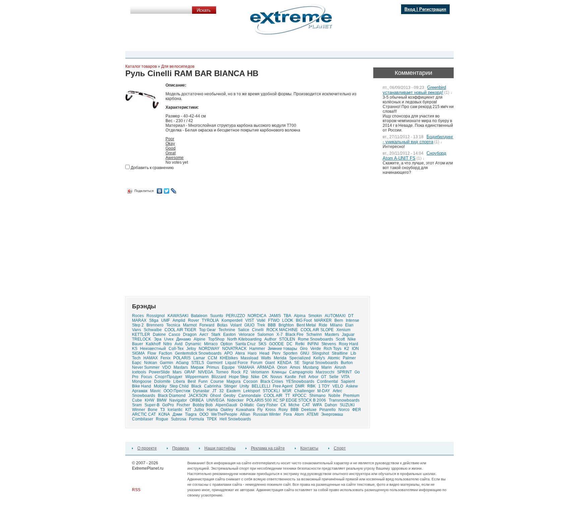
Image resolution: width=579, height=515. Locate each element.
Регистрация (432, 9)
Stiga (153, 320)
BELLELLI (261, 386)
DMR (300, 386)
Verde (315, 348)
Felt (302, 376)
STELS (197, 362)
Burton (347, 362)
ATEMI (312, 414)
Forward (206, 325)
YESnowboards (300, 381)
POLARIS (182, 358)
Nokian (150, 362)
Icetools (139, 372)
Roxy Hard (348, 344)
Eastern (234, 391)
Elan (349, 325)
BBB (295, 409)
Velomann (260, 372)
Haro (252, 353)
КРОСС (300, 395)
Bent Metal (306, 325)
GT (323, 376)
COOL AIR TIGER (180, 329)
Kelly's (319, 358)
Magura (234, 381)
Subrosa (178, 419)
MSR (287, 391)
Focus (146, 376)
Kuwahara (245, 409)
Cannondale (249, 395)
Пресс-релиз (164, 44)
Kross (270, 409)
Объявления (303, 44)
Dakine (159, 334)
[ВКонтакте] (159, 191)
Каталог (277, 44)
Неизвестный (153, 348)
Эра (158, 339)
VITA (345, 376)
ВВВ (272, 325)
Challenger (304, 391)
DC (289, 344)
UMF (165, 320)
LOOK (287, 320)
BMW (162, 400)
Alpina (300, 315)
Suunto (216, 315)
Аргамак (139, 391)
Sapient (348, 381)
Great (171, 153)
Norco (343, 409)
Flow (151, 353)
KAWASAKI (178, 315)
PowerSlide (159, 372)
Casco (174, 334)
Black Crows (271, 381)
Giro (304, 348)
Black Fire (294, 334)
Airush (340, 367)
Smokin (315, 315)
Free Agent (283, 386)
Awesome (175, 157)
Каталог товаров (141, 66)
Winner (138, 409)
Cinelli (258, 329)
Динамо (183, 339)
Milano (336, 325)
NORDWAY (209, 348)
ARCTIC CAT (144, 414)
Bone (152, 409)
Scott (340, 339)
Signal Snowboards (320, 362)
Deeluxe (309, 409)
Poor (170, 139)
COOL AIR (273, 395)
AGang (182, 362)
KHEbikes (229, 358)
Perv (276, 353)
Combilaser (142, 419)
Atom (299, 414)
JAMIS (275, 315)
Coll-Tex (176, 348)
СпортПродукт (169, 376)
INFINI (313, 344)
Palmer (349, 358)
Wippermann (197, 376)
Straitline (340, 353)
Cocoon (250, 381)
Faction (165, 353)
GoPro (168, 405)
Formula (196, 419)
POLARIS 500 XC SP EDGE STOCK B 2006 (286, 400)
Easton (229, 334)
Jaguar (348, 334)
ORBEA (197, 400)
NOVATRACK (234, 348)
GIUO (249, 325)
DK (265, 376)
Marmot (190, 325)
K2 (346, 348)
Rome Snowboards (315, 339)
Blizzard (218, 376)
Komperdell (232, 320)
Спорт (340, 448)
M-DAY (323, 391)
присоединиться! (162, 31)
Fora (287, 414)
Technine (226, 329)
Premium (351, 395)
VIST (249, 320)
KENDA (284, 362)
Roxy (283, 409)
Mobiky (160, 386)
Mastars (181, 367)
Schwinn (314, 334)
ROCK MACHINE (282, 329)
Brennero (155, 325)
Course (217, 381)
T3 (162, 409)
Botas (222, 325)
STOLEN (287, 339)
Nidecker (235, 400)
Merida (280, 358)
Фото (226, 44)
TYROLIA (210, 320)
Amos (295, 367)
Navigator (178, 400)
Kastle (290, 376)
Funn (203, 381)
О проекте (147, 448)
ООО (203, 414)
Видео (210, 44)
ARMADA (265, 367)
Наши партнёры (220, 448)
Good (171, 148)
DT (350, 315)
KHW (149, 400)
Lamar (199, 358)
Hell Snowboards (235, 419)
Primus (212, 367)
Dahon (331, 405)
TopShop (216, 339)
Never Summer (145, 367)
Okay (170, 143)
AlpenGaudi (226, 405)
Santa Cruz (245, 344)
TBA (287, 315)
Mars (177, 372)
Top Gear (207, 329)
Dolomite (162, 381)
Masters (332, 334)
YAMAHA (246, 367)
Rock (236, 372)
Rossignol (155, 315)
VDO (166, 367)
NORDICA (257, 315)
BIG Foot (304, 320)
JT (214, 391)
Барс (136, 362)
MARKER (323, 320)
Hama (212, 409)
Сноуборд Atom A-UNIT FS (414, 156)
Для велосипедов (177, 66)
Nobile (334, 395)
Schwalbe (153, 329)
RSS (136, 489)
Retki (300, 344)
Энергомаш (332, 414)
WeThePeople (224, 414)
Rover (193, 320)
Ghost (215, 395)
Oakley (226, 409)
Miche (294, 405)
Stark (215, 334)
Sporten (290, 353)
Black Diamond (172, 395)
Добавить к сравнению (152, 167)
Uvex (169, 339)
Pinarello (327, 409)
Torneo (222, 372)
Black (196, 386)
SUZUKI (347, 405)
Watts (266, 358)
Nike (255, 376)
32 (221, 391)
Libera (179, 381)
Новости (190, 44)
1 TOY (324, 386)
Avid (179, 344)
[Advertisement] (181, 243)
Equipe (228, 367)
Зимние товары (282, 348)
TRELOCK (141, 339)
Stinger (230, 386)
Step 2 (138, 325)
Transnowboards (344, 400)
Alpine (199, 339)
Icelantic (175, 409)
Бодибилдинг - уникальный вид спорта (418, 139)
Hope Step (238, 376)
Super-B (151, 405)
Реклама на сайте (268, 448)
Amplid (179, 320)
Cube (137, 400)
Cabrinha (212, 386)
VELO (337, 386)
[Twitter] (166, 191)
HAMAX (150, 358)
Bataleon (199, 315)
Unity (244, 386)
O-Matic (247, 405)
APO (228, 353)
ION (355, 348)
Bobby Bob (203, 405)
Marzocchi (325, 372)
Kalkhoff (153, 344)
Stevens (328, 344)
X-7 (279, 334)
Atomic (334, 358)
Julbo (199, 409)
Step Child (179, 386)
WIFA (317, 405)
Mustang (311, 367)
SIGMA (138, 353)
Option (226, 344)
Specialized (300, 358)
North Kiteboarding (244, 339)
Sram (137, 405)
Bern (338, 320)
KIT (188, 409)
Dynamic (193, 344)
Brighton (286, 325)
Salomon (265, 334)
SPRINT (344, 372)
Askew (352, 386)
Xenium (343, 329)
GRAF (189, 372)
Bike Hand (141, 386)
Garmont (214, 362)
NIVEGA (205, 372)
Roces (138, 315)
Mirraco (211, 344)
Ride (323, 325)
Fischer (183, 405)
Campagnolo (301, 372)
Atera (240, 353)
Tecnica (173, 325)
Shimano (317, 395)
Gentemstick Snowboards (198, 353)
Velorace (247, 334)
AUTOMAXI (335, 315)
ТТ (287, 395)
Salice (243, 329)
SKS (262, 344)
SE (297, 362)
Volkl (261, 320)
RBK (311, 386)
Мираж (197, 367)
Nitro (167, 344)
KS (134, 348)
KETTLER (141, 334)
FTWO (273, 320)
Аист (203, 334)
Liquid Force (236, 362)
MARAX (139, 320)
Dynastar (201, 391)
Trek (261, 325)
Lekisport (251, 391)
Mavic (155, 391)
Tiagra (191, 414)
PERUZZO (235, 315)
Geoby (229, 395)
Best (192, 381)
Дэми (177, 414)
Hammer (257, 348)
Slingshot (320, 353)
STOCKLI (271, 391)
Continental (327, 381)
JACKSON (197, 395)
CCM (212, 358)
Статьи (327, 44)
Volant (236, 325)
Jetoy (191, 348)
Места (242, 44)
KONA (164, 414)
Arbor (313, 376)
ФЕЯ (356, 409)
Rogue (162, 419)
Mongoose (141, 381)
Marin (326, 367)
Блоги (259, 44)
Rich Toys (332, 348)
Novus (276, 376)
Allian (245, 414)
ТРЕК (212, 419)
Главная (139, 44)
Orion (282, 367)
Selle (333, 376)
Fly (260, 409)
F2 (245, 372)
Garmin (166, 362)
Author (270, 339)
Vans (136, 329)
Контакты (309, 448)
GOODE (276, 344)
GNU (304, 353)
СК (283, 405)
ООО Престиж (177, 391)
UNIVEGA (215, 400)
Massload (249, 358)
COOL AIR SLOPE (317, 329)
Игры (344, 44)
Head (264, 353)
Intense (352, 320)
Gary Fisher (267, 405)
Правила (180, 448)
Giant (270, 362)
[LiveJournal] (173, 191)
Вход (409, 9)
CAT (306, 405)
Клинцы (279, 372)
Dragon (190, 334)
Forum (256, 362)
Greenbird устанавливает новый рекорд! (414, 90)
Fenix (165, 358)
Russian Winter (267, 414)
